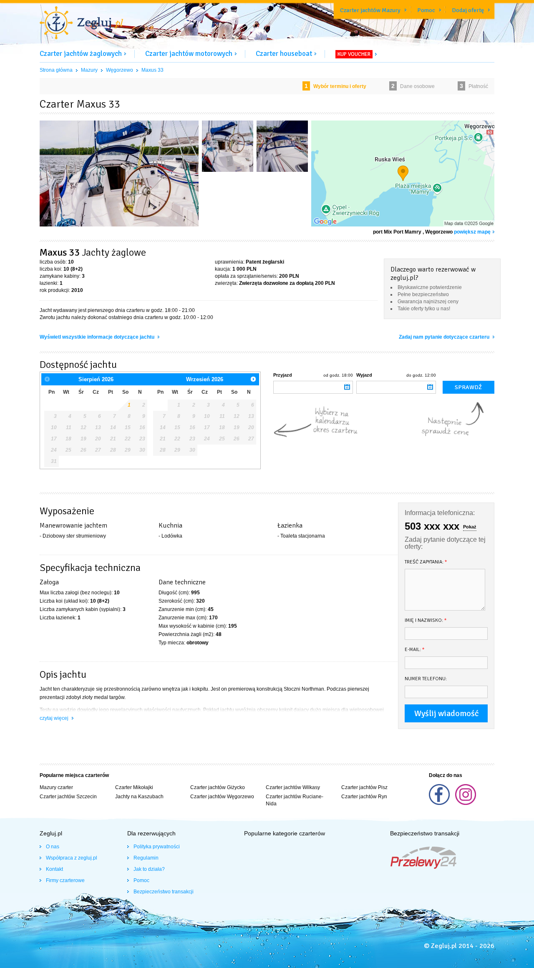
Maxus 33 (152, 70)
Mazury (89, 70)
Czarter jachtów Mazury (370, 10)
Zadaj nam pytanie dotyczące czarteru (445, 337)
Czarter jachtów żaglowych (81, 53)
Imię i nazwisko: (426, 620)
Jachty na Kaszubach (139, 797)
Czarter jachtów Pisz (364, 787)
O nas (52, 847)
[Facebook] (440, 803)
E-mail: (415, 649)
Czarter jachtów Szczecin (68, 797)
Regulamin (146, 858)
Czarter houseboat (284, 53)
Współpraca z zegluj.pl (71, 858)
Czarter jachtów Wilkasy (293, 787)
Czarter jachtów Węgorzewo (222, 797)
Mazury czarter (56, 787)
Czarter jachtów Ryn (364, 797)
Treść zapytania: (426, 562)
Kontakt (54, 869)
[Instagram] (465, 803)
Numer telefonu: (426, 679)
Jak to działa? (149, 869)
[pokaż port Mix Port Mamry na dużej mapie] (402, 173)
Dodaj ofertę (468, 10)
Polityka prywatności (157, 847)
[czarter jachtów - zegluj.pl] (81, 23)
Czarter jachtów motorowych (188, 53)
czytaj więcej (55, 718)
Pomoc (426, 10)
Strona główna (56, 70)
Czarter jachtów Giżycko (217, 787)
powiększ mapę (472, 232)
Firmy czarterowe (65, 880)
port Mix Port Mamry (397, 232)
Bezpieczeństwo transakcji (164, 892)
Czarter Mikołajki (134, 787)
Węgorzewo (119, 70)
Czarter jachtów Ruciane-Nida (294, 800)
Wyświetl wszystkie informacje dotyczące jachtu (98, 337)
